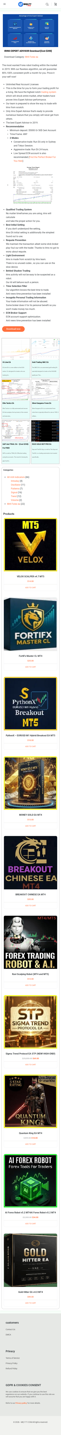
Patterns (15, 488)
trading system (48, 92)
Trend (14, 496)
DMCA (8, 1335)
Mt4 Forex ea (31, 57)
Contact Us (10, 1329)
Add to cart (30, 588)
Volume (15, 500)
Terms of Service (13, 1358)
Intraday (15, 481)
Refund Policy (11, 1368)
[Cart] (55, 4)
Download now (13, 329)
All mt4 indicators (16, 477)
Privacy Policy (11, 1363)
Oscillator (15, 484)
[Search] (47, 4)
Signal (14, 492)
